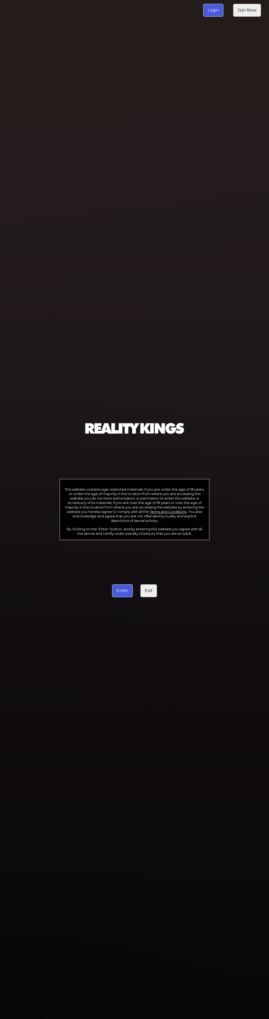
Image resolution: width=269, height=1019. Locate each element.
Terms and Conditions (168, 512)
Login (213, 10)
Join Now (247, 10)
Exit (149, 590)
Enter (122, 590)
